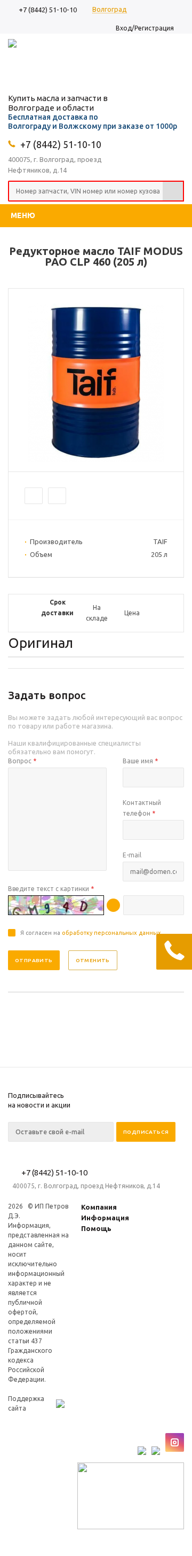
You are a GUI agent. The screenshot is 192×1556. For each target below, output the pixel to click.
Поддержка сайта (26, 1403)
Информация (105, 1217)
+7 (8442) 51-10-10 (48, 9)
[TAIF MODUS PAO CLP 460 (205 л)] (96, 459)
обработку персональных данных (111, 933)
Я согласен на (90, 933)
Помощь (96, 1228)
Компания (99, 1207)
